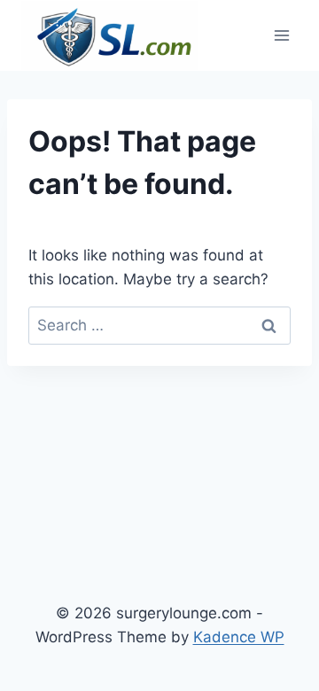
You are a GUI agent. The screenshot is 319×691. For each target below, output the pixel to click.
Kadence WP (238, 637)
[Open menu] (281, 35)
